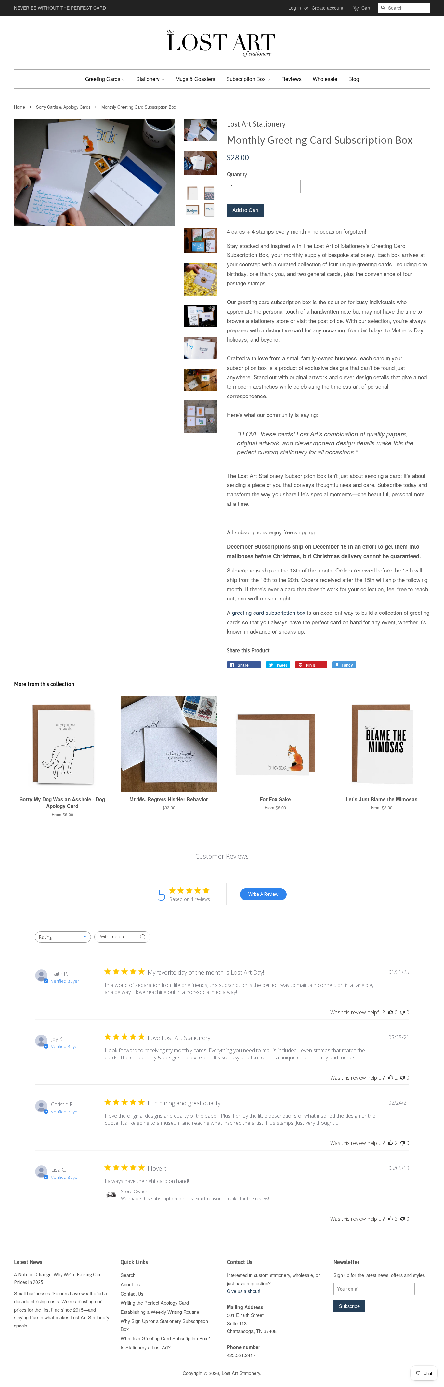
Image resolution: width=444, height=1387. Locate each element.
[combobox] (63, 937)
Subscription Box (246, 79)
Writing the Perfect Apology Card (155, 1302)
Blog (353, 79)
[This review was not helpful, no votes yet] (402, 1012)
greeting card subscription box (269, 612)
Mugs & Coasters (195, 79)
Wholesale (325, 79)
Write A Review (263, 894)
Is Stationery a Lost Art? (146, 1347)
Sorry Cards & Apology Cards (63, 107)
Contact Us (132, 1293)
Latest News (28, 1262)
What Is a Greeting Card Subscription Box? (165, 1338)
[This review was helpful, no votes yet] (390, 1012)
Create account (327, 8)
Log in (294, 8)
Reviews (291, 79)
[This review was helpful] (390, 1077)
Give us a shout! (243, 1290)
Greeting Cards (103, 79)
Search (128, 1275)
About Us (130, 1284)
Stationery (148, 79)
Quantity (237, 174)
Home (19, 107)
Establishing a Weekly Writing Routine (160, 1311)
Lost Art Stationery (241, 1372)
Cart (365, 8)
